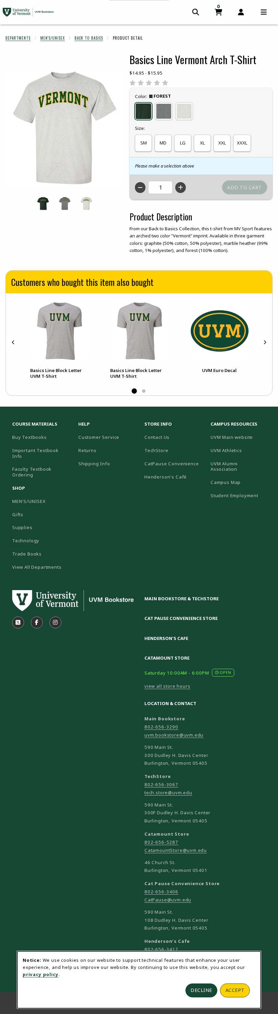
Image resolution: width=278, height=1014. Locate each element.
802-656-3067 (161, 784)
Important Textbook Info (35, 453)
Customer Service (98, 437)
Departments (18, 38)
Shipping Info (94, 464)
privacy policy (41, 974)
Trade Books (27, 554)
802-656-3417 (161, 949)
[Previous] (13, 342)
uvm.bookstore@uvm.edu (173, 735)
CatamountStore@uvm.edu (175, 850)
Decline (201, 990)
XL (202, 143)
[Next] (264, 342)
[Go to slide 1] (134, 391)
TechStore (156, 450)
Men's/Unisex (52, 38)
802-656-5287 (161, 842)
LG (182, 143)
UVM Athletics (241, 450)
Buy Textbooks (29, 437)
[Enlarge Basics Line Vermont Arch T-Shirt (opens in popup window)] (64, 128)
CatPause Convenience (171, 464)
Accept (235, 990)
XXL (222, 143)
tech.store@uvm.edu (168, 792)
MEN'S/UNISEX (29, 501)
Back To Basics (89, 38)
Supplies (22, 527)
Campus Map (241, 482)
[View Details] (59, 331)
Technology (25, 541)
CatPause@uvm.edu (167, 900)
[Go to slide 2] (144, 391)
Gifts (17, 514)
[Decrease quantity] (140, 187)
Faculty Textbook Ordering (32, 472)
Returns (87, 450)
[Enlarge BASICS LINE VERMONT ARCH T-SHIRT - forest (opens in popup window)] (43, 203)
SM (143, 143)
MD (163, 143)
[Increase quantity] (180, 187)
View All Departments (37, 567)
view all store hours (167, 686)
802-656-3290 (161, 727)
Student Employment (241, 495)
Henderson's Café (165, 477)
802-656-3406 (161, 892)
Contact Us (157, 437)
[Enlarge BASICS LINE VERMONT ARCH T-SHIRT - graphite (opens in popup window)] (64, 203)
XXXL (242, 143)
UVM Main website (241, 437)
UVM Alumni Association (241, 466)
